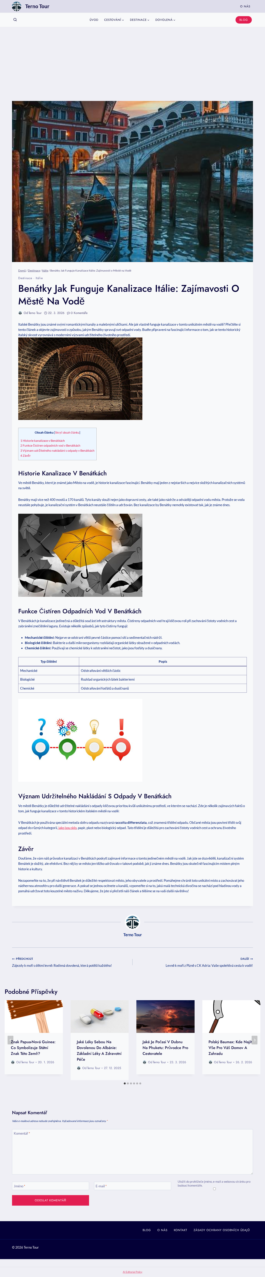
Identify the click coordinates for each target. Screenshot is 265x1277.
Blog (243, 20)
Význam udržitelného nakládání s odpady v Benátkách (57, 450)
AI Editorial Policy (132, 1271)
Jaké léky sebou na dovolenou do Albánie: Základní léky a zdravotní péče (99, 1050)
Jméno (19, 1186)
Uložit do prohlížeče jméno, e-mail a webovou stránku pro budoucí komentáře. (214, 1183)
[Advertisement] (132, 56)
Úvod (94, 20)
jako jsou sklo (67, 828)
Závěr (25, 455)
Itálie (39, 278)
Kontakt (180, 1230)
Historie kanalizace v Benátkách (42, 440)
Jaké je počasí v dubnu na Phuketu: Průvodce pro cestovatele (165, 1047)
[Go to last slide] (10, 1040)
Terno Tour (35, 313)
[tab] (125, 1083)
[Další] (254, 1040)
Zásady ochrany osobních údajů (222, 1230)
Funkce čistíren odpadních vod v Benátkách (50, 445)
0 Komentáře (79, 313)
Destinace (25, 278)
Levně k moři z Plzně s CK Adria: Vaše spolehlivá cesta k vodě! (209, 962)
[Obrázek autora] (20, 313)
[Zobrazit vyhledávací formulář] (15, 20)
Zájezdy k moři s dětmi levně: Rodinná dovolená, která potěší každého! (62, 962)
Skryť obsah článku (67, 432)
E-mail (101, 1186)
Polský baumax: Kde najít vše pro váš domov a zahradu (230, 1047)
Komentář (22, 1133)
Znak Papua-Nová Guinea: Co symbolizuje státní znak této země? (33, 1047)
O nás (245, 6)
